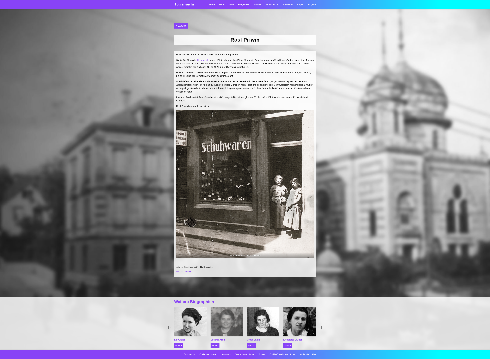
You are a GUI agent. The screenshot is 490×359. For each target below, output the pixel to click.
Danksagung (189, 354)
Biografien (243, 4)
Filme (221, 4)
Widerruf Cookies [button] (308, 354)
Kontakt (262, 354)
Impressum (225, 354)
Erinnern (258, 4)
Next (320, 327)
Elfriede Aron (218, 339)
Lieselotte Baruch (293, 339)
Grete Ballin (253, 339)
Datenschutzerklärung (244, 354)
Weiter (178, 345)
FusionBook (272, 4)
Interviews (288, 4)
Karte (231, 4)
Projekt (300, 4)
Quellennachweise (183, 272)
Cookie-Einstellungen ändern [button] (283, 354)
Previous (170, 327)
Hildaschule (203, 60)
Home (212, 4)
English (312, 4)
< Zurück (181, 25)
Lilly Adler (179, 339)
